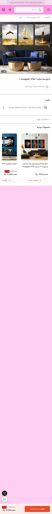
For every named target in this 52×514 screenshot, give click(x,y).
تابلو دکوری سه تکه (33, 17)
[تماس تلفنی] (4, 493)
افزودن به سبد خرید (37, 509)
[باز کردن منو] (48, 10)
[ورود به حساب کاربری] (10, 9)
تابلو (21, 17)
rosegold (47, 17)
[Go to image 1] (5, 71)
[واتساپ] (4, 499)
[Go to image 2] (2, 71)
